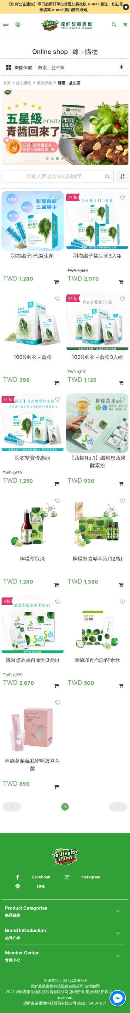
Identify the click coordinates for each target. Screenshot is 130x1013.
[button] (47, 158)
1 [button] (65, 806)
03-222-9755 (74, 980)
